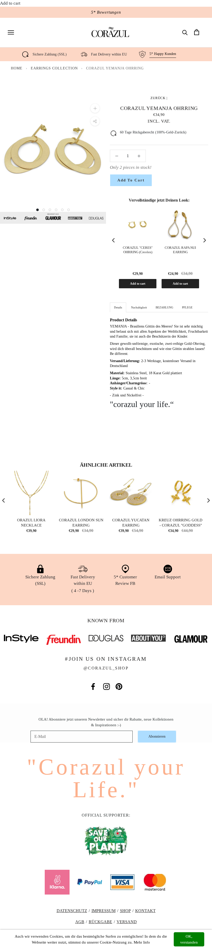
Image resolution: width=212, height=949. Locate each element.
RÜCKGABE (100, 922)
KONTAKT (145, 910)
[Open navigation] (11, 32)
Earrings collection (55, 68)
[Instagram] (106, 686)
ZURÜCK (157, 98)
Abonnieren (156, 736)
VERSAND (127, 922)
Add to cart (137, 283)
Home (16, 68)
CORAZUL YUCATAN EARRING (130, 522)
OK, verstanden (189, 939)
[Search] (185, 32)
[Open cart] (196, 32)
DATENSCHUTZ (72, 910)
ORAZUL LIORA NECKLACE (31, 522)
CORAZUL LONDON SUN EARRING (81, 522)
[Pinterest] (119, 686)
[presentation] (113, 240)
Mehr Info (142, 942)
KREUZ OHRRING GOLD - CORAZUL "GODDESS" (180, 522)
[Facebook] (93, 686)
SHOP (125, 910)
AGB (79, 922)
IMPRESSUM (104, 910)
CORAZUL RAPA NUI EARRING (180, 250)
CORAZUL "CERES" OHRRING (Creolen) (138, 250)
